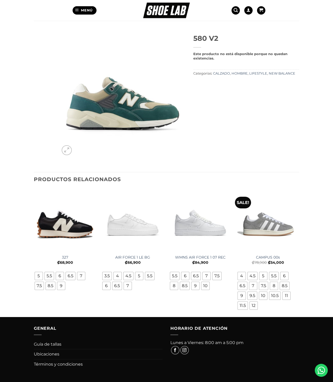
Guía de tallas (47, 344)
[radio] (39, 276)
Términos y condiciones (58, 364)
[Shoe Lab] (166, 10)
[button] (85, 10)
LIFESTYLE (258, 73)
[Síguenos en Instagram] (184, 350)
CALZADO (221, 73)
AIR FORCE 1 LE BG (132, 257)
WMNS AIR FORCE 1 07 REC (200, 257)
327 (65, 257)
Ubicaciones (46, 354)
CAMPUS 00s (268, 257)
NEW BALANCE (282, 73)
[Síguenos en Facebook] (175, 350)
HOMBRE (240, 73)
